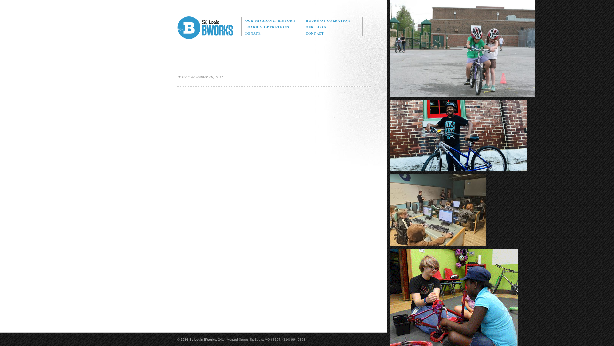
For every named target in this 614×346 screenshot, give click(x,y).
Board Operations (267, 27)
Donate (253, 33)
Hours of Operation (328, 20)
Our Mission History (270, 20)
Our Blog (316, 27)
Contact (315, 33)
